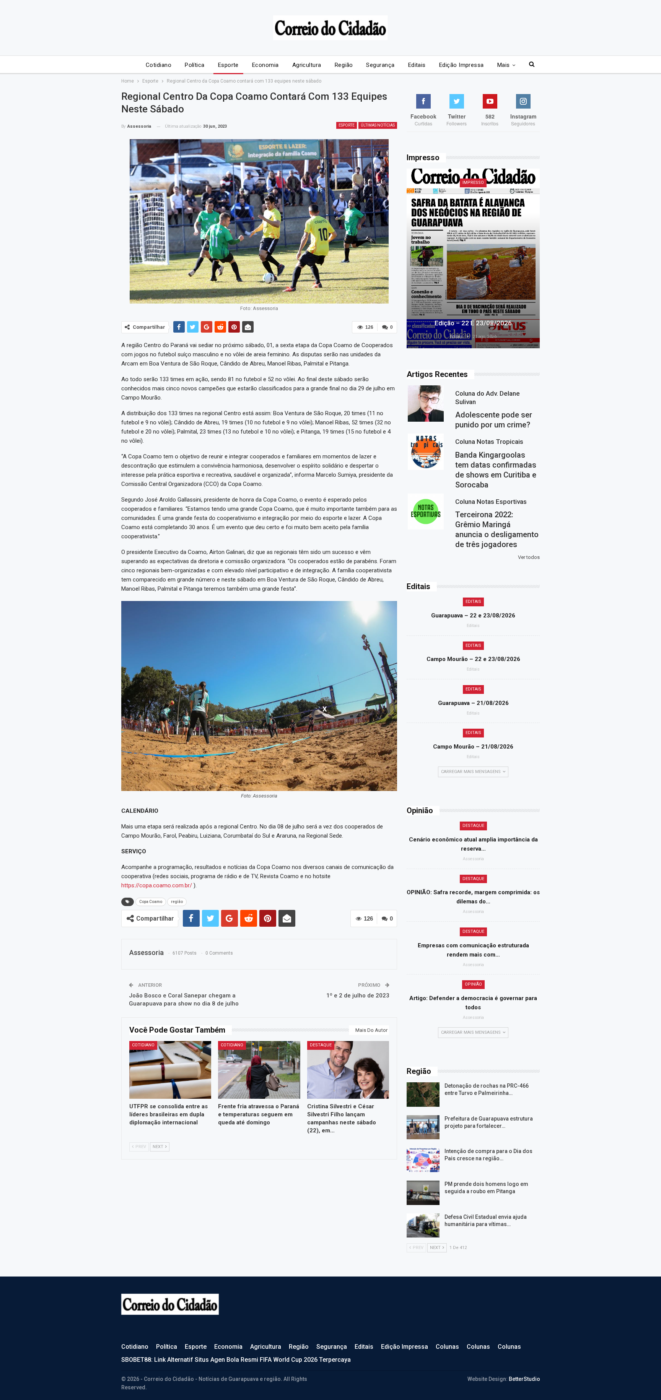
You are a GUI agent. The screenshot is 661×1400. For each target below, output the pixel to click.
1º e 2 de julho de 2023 (357, 995)
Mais (503, 65)
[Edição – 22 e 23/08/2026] (473, 258)
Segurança (380, 65)
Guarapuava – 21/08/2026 (473, 703)
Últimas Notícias (378, 125)
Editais (417, 65)
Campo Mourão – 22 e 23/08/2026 (473, 659)
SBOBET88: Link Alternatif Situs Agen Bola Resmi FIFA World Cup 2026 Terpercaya (236, 1359)
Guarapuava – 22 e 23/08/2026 (473, 615)
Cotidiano (158, 65)
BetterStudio (524, 1379)
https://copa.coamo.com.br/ (156, 885)
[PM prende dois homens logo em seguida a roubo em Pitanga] (423, 1193)
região (177, 902)
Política (195, 65)
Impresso (473, 182)
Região (344, 65)
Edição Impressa (461, 65)
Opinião (473, 984)
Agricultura (306, 65)
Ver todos (529, 557)
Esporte (228, 65)
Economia (265, 65)
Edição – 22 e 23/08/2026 (473, 323)
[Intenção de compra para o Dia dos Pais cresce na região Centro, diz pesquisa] (423, 1160)
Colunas (447, 1346)
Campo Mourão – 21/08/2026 (473, 746)
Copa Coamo (150, 902)
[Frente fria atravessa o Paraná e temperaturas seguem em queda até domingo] (259, 1069)
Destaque (321, 1045)
